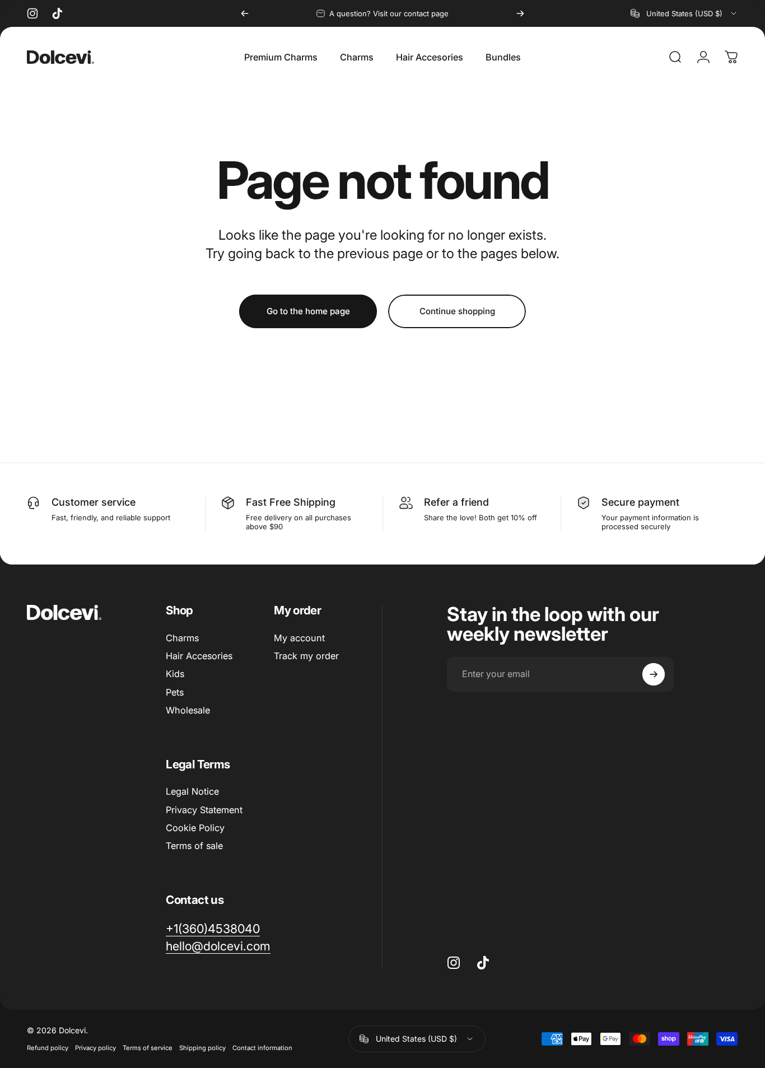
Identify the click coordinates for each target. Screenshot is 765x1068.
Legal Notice (192, 791)
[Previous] (244, 13)
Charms (182, 637)
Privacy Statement (204, 809)
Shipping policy (202, 1048)
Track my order (306, 655)
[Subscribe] (653, 674)
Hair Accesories (199, 655)
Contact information (262, 1048)
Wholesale (188, 710)
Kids (175, 674)
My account (299, 637)
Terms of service (147, 1048)
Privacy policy (95, 1048)
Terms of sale (194, 845)
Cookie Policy (195, 827)
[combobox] (684, 13)
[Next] (520, 13)
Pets (175, 692)
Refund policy (47, 1048)
